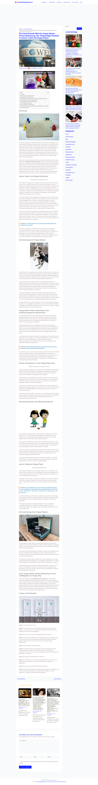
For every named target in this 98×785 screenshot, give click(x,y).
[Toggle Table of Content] (47, 93)
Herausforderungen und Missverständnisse (28, 101)
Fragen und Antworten (25, 107)
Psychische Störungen (71, 164)
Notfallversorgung (70, 159)
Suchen (67, 26)
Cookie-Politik (59, 781)
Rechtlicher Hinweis (51, 781)
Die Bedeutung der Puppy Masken (26, 97)
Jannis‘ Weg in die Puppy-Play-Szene (27, 95)
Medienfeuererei (66, 2)
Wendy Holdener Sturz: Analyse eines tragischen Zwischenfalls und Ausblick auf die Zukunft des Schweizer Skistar (74, 108)
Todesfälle (68, 175)
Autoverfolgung (69, 136)
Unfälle (67, 177)
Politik (67, 162)
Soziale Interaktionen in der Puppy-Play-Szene (29, 100)
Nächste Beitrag (58, 678)
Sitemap (64, 781)
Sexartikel (68, 170)
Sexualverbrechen (23, 68)
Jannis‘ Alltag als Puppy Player (26, 103)
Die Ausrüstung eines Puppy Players (27, 104)
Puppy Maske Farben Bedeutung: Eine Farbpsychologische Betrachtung (33, 98)
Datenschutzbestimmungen (41, 781)
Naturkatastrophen (70, 157)
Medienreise (44, 2)
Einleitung (22, 94)
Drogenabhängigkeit (71, 141)
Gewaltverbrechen (70, 144)
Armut (67, 134)
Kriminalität (59, 2)
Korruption (68, 147)
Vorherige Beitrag (20, 678)
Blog (81, 2)
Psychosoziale (75, 2)
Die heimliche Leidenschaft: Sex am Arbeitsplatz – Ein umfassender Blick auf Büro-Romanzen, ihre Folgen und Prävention (24, 702)
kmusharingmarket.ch (25, 2)
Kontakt (33, 781)
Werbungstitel (52, 2)
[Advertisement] (49, 13)
